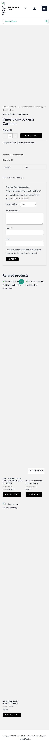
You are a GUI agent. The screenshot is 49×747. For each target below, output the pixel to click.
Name (9, 228)
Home (5, 107)
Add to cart (31, 136)
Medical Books (14, 107)
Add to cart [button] (11, 494)
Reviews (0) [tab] (8, 160)
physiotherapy (27, 107)
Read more (34, 494)
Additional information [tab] (13, 154)
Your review (12, 210)
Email (9, 239)
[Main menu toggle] (44, 8)
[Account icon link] (34, 8)
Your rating (12, 204)
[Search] (46, 21)
